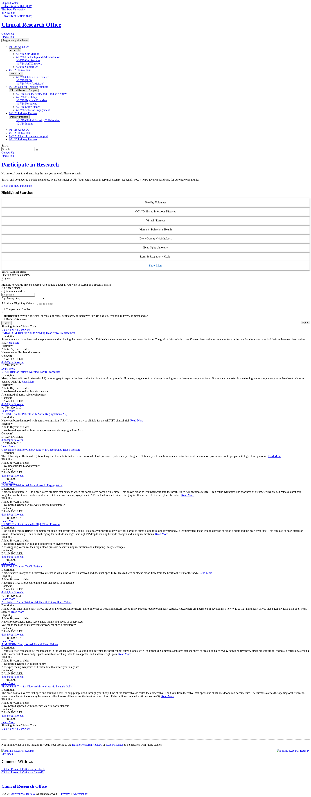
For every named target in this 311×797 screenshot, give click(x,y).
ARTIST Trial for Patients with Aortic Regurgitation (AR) (34, 414)
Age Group (7, 298)
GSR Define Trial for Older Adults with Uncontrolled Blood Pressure (40, 449)
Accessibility (80, 793)
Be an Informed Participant (16, 185)
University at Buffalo (23, 793)
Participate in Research (30, 164)
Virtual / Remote (155, 220)
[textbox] (60, 303)
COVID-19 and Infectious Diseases (155, 211)
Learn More (8, 368)
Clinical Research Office (31, 24)
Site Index (7, 753)
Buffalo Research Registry (87, 744)
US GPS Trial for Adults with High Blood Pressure (30, 524)
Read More (12, 342)
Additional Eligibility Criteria (18, 303)
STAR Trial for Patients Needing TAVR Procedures (30, 371)
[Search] (36, 149)
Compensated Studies (74, 312)
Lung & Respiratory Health (155, 256)
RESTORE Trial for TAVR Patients (21, 566)
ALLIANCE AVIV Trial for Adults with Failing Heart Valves (36, 602)
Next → (29, 329)
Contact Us (7, 33)
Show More (155, 265)
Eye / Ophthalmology (155, 247)
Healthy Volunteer (155, 202)
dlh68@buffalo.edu (12, 362)
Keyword (56, 285)
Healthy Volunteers (16, 319)
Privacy (65, 793)
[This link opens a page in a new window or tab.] (17, 750)
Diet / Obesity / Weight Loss (155, 238)
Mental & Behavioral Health (155, 229)
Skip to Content (10, 3)
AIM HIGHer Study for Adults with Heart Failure (29, 644)
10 (22, 329)
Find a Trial (8, 36)
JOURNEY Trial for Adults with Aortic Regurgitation (31, 485)
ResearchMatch (114, 744)
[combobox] (58, 303)
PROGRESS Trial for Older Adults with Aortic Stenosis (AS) (36, 686)
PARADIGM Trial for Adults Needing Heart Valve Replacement (38, 332)
